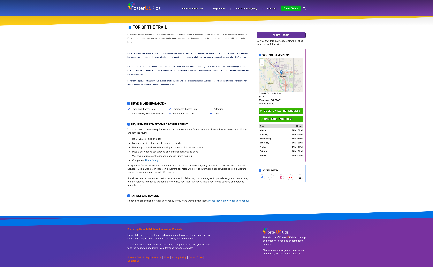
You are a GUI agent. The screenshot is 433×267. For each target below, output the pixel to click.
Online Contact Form (278, 119)
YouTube (291, 177)
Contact (271, 8)
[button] (281, 72)
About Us (156, 257)
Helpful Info (219, 8)
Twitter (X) (271, 177)
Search (304, 8)
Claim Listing (281, 35)
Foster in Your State (192, 8)
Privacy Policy (179, 257)
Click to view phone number (282, 111)
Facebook (262, 177)
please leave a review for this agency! (228, 200)
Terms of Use (196, 257)
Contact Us (133, 260)
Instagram (281, 177)
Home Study (151, 160)
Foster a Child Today (138, 257)
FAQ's (166, 257)
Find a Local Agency (246, 8)
